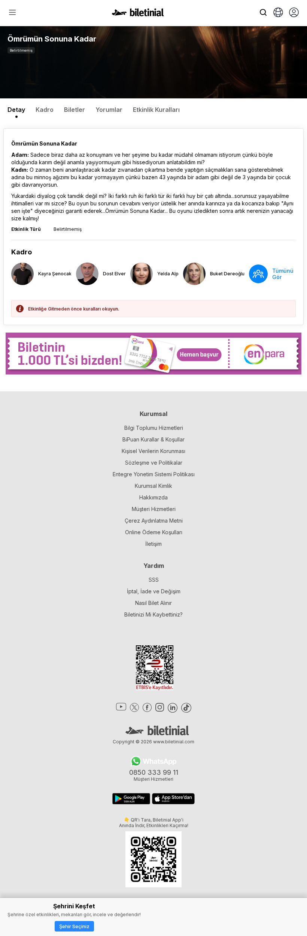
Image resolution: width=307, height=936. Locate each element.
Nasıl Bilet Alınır (153, 603)
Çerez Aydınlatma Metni (154, 520)
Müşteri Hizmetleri (154, 509)
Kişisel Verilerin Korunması (153, 451)
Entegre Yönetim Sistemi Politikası (154, 474)
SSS (154, 579)
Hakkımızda (153, 497)
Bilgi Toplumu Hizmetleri (153, 428)
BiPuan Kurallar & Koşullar (153, 439)
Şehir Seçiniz (74, 926)
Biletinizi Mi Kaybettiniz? (153, 614)
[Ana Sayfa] (138, 14)
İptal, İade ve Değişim (153, 591)
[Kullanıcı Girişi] (293, 13)
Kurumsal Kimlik (153, 486)
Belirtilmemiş (21, 50)
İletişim (153, 544)
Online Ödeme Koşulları (153, 532)
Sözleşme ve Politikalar (153, 462)
